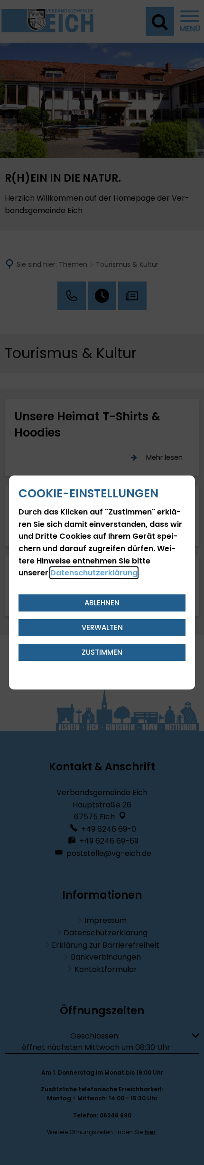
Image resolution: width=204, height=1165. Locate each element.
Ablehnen (102, 603)
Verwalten (102, 627)
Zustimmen (102, 652)
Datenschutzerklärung (94, 572)
